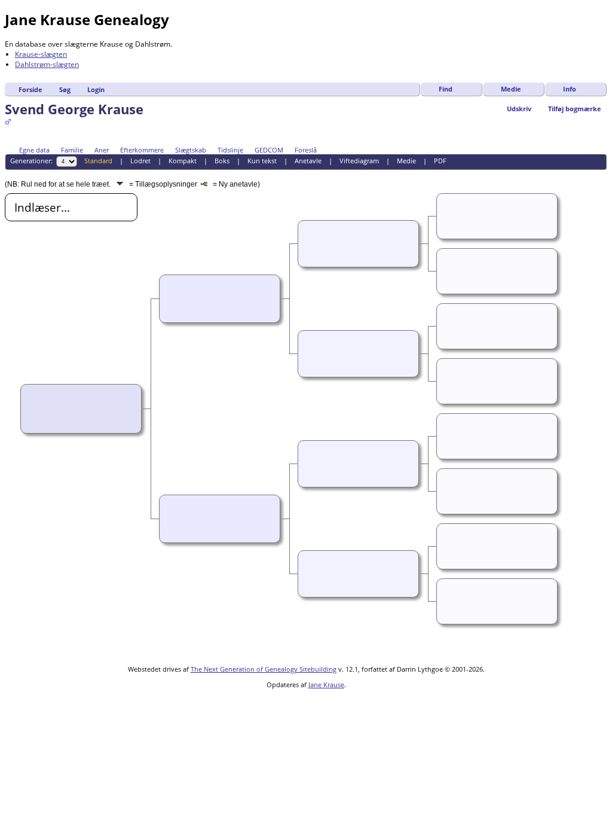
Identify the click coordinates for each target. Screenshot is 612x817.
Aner (101, 149)
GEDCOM (269, 149)
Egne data (34, 149)
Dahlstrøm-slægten (47, 64)
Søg (65, 89)
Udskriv (519, 108)
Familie (72, 149)
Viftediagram (359, 160)
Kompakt (183, 160)
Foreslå (306, 149)
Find (445, 88)
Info (569, 88)
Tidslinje (230, 149)
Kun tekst (262, 160)
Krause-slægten (41, 54)
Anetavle (308, 160)
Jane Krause (326, 684)
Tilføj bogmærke (574, 108)
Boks (222, 160)
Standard (98, 160)
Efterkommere (142, 149)
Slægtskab (190, 149)
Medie (511, 88)
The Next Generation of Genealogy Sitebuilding (263, 668)
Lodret (140, 160)
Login (96, 89)
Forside (30, 89)
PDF (440, 160)
